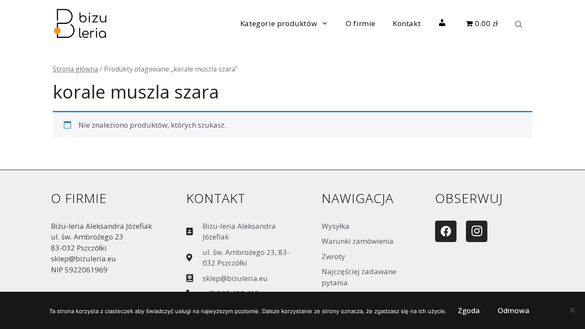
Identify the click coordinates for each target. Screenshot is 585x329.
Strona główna (75, 69)
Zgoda (469, 310)
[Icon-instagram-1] (476, 231)
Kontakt (407, 23)
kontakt (215, 198)
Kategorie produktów (278, 23)
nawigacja (358, 198)
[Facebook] (446, 231)
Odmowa (513, 310)
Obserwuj (469, 198)
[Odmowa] (572, 312)
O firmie (361, 23)
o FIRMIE (79, 198)
